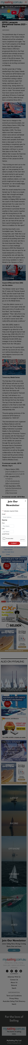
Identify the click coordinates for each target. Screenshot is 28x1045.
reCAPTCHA (5, 534)
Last (3, 528)
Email (4, 514)
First (3, 523)
